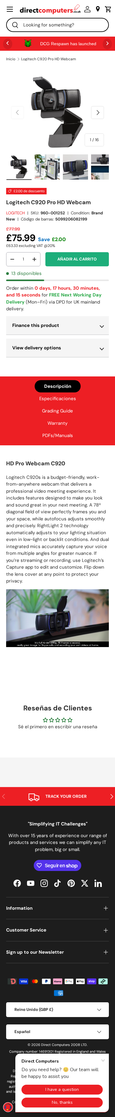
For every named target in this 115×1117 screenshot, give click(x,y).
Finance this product (35, 325)
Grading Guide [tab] (57, 411)
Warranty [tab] (57, 423)
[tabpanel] (57, 554)
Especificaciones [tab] (57, 399)
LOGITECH (15, 213)
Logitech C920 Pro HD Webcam (48, 59)
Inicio (10, 59)
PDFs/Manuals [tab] (57, 435)
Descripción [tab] (57, 386)
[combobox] (57, 25)
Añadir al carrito (77, 259)
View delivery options (36, 348)
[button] (107, 9)
